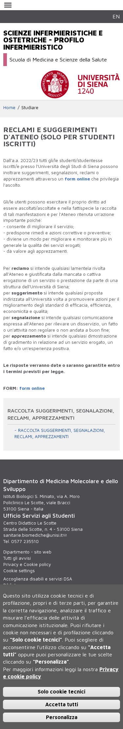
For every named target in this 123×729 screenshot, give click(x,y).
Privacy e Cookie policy (27, 564)
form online (77, 178)
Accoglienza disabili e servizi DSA (37, 578)
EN (116, 16)
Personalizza (61, 717)
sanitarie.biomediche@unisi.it (33, 535)
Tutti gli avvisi (17, 558)
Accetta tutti (61, 704)
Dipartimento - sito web (27, 551)
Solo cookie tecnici (61, 691)
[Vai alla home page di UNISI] (80, 95)
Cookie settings (19, 570)
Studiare (29, 107)
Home (9, 107)
